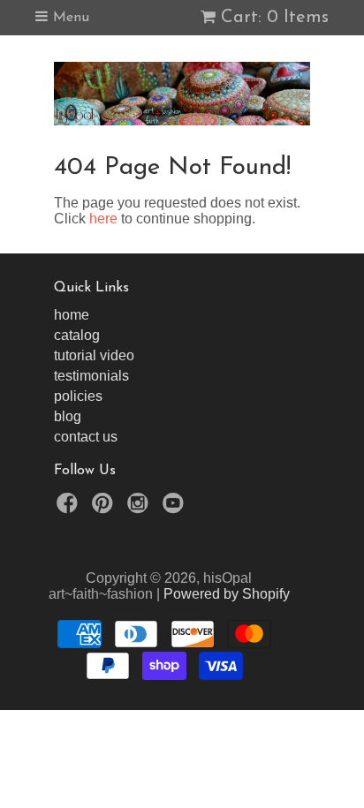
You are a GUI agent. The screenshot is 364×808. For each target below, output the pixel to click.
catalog (77, 335)
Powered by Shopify (226, 593)
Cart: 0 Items (275, 17)
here (103, 218)
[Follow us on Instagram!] (140, 508)
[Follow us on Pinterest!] (105, 508)
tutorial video (94, 355)
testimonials (91, 375)
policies (78, 396)
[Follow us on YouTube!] (176, 508)
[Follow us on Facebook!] (70, 508)
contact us (86, 436)
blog (67, 416)
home (71, 314)
